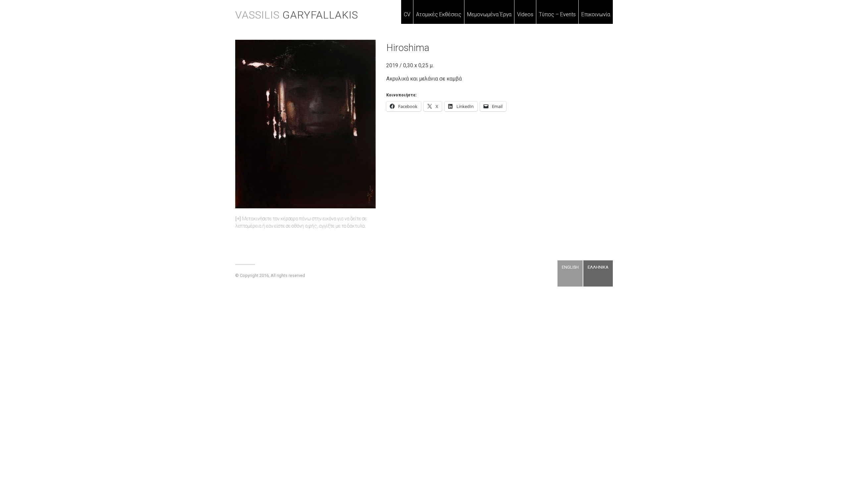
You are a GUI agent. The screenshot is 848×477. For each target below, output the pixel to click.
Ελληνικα (598, 267)
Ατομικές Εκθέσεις (438, 14)
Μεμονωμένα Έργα (489, 14)
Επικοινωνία (595, 14)
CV (407, 14)
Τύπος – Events (557, 14)
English (570, 267)
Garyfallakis (296, 15)
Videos (525, 14)
